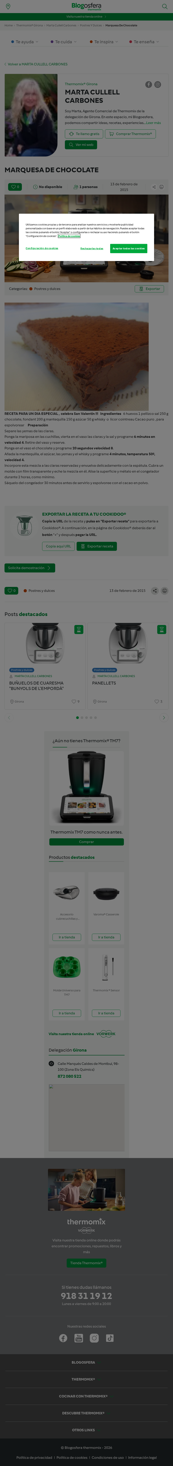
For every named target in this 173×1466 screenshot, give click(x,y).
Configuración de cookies (42, 248)
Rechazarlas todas (91, 248)
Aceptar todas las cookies (129, 248)
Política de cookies (69, 236)
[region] (86, 237)
